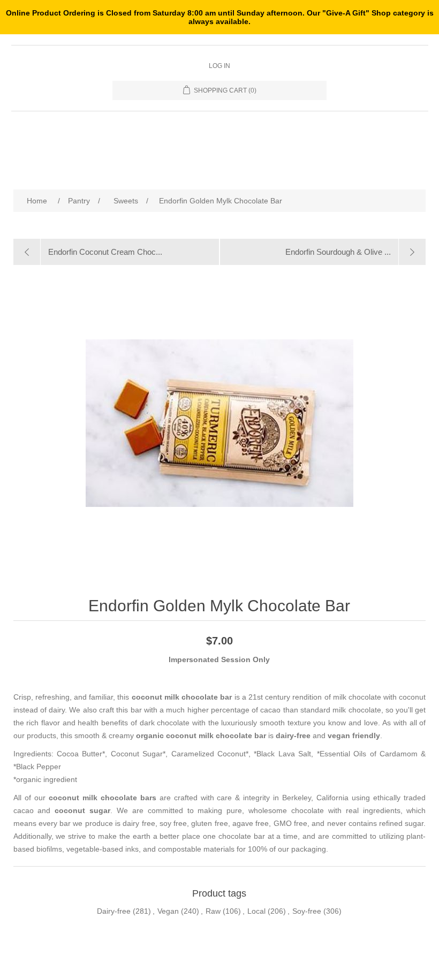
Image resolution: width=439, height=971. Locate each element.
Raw (213, 911)
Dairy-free (114, 911)
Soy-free (306, 911)
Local (256, 911)
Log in (219, 66)
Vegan (168, 911)
